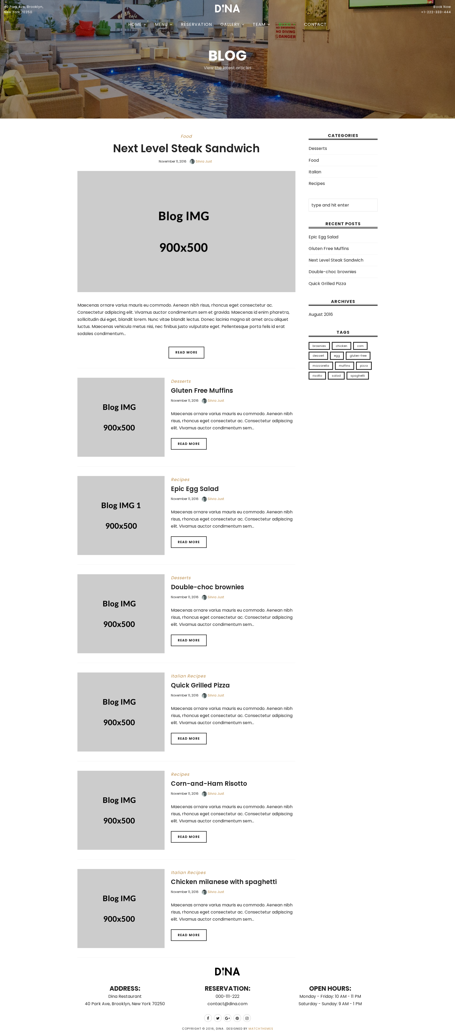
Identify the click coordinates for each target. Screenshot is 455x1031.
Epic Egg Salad (195, 488)
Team (259, 24)
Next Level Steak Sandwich (186, 148)
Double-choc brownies (207, 587)
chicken (341, 346)
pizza (364, 366)
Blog (285, 24)
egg (337, 356)
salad (336, 376)
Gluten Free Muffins (202, 390)
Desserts (181, 381)
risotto (317, 376)
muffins (344, 366)
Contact (315, 24)
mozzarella (321, 366)
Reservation (196, 24)
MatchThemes (261, 1029)
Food (186, 136)
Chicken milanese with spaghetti (224, 881)
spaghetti (357, 376)
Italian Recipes (188, 676)
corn (360, 346)
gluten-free (358, 356)
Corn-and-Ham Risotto (209, 783)
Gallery (230, 24)
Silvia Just (203, 161)
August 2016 (321, 314)
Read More (186, 352)
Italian (315, 172)
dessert (318, 356)
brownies (319, 346)
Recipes (180, 480)
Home (135, 24)
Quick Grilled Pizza (200, 685)
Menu (161, 24)
